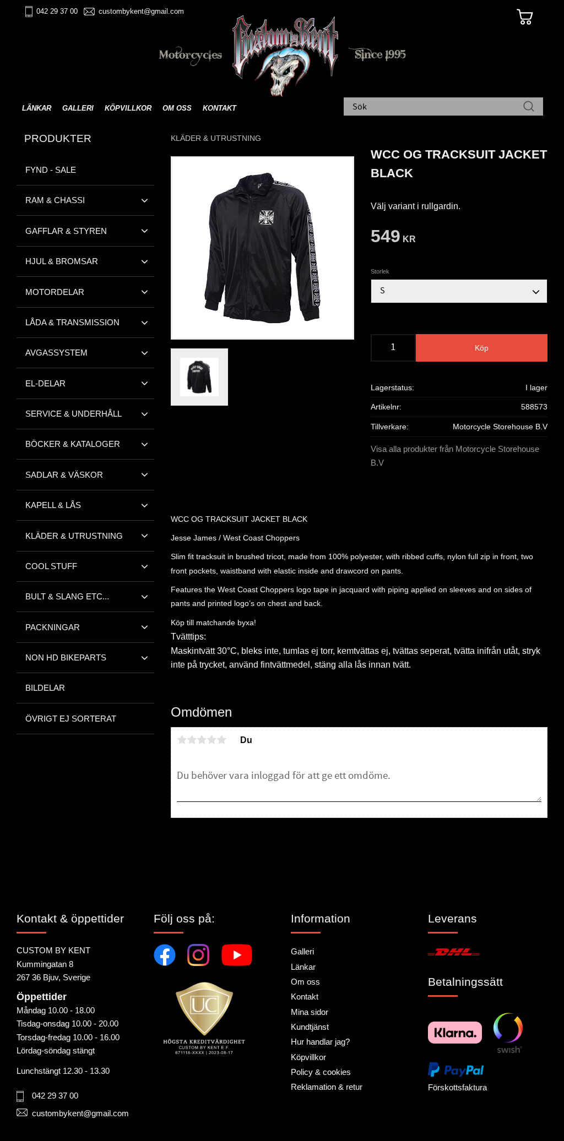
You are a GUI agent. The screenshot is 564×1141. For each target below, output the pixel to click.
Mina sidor (309, 1012)
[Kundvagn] (525, 17)
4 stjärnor (211, 740)
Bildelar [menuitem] (45, 687)
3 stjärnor (202, 740)
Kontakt (304, 996)
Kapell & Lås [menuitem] (53, 505)
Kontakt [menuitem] (219, 108)
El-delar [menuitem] (45, 383)
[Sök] (528, 107)
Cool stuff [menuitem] (51, 566)
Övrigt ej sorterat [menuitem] (70, 718)
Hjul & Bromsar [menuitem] (61, 261)
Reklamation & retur (326, 1086)
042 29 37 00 (57, 11)
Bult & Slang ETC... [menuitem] (67, 596)
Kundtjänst (310, 1026)
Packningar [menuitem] (52, 627)
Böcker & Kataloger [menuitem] (72, 444)
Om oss (305, 981)
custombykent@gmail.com (141, 11)
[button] (144, 200)
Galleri (302, 951)
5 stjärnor (221, 740)
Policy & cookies (321, 1072)
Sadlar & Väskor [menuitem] (64, 474)
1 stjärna (182, 740)
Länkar (303, 966)
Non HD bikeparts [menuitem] (65, 657)
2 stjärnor (192, 740)
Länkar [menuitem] (36, 108)
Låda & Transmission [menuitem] (72, 322)
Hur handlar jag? (320, 1041)
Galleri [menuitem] (78, 108)
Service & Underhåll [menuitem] (73, 413)
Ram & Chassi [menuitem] (55, 200)
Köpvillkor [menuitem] (128, 108)
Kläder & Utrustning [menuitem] (74, 536)
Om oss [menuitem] (177, 108)
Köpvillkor (308, 1057)
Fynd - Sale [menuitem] (50, 169)
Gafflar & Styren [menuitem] (66, 231)
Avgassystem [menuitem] (56, 352)
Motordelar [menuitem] (54, 292)
